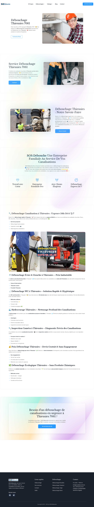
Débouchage (38, 482)
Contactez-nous (17, 36)
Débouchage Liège (57, 488)
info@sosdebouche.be (79, 485)
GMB (36, 490)
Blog (56, 4)
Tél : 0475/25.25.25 (78, 486)
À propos (30, 4)
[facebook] (10, 495)
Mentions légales (77, 490)
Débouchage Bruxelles (58, 482)
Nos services (38, 485)
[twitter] (14, 495)
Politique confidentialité (79, 488)
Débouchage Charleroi (58, 485)
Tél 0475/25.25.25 (47, 426)
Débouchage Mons (57, 490)
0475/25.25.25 (88, 4)
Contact (62, 4)
